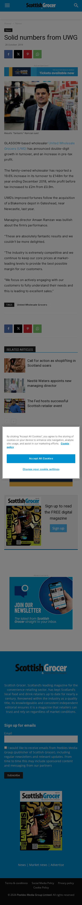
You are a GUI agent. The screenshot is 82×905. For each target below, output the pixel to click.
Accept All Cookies (41, 458)
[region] (41, 452)
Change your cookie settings (41, 469)
